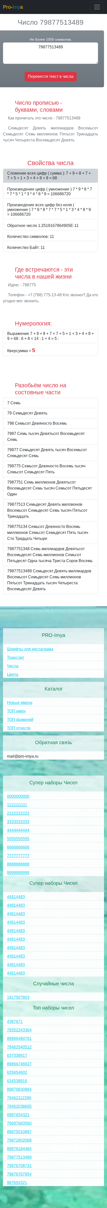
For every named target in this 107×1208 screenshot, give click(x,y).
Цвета (12, 674)
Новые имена (19, 703)
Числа (12, 666)
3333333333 (18, 822)
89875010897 (19, 1132)
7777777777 (18, 856)
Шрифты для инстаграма (30, 649)
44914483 (16, 897)
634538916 (17, 1081)
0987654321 (18, 1115)
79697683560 (19, 1123)
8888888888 (18, 864)
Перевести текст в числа (50, 76)
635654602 (17, 1072)
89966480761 (19, 1038)
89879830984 (19, 1089)
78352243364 (19, 1030)
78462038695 (19, 1106)
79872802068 (19, 1140)
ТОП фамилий (20, 719)
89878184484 (19, 1149)
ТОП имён (16, 711)
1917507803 (18, 997)
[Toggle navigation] (97, 7)
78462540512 (19, 1047)
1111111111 (17, 805)
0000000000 (18, 796)
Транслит (15, 657)
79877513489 (19, 1157)
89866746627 (19, 1064)
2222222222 (18, 813)
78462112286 (19, 1098)
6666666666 (18, 847)
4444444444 (18, 830)
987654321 (17, 1183)
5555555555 (18, 839)
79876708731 (19, 1166)
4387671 (15, 1021)
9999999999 (18, 873)
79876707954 (19, 1174)
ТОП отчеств (18, 728)
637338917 (17, 1055)
